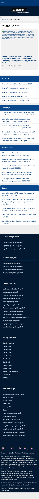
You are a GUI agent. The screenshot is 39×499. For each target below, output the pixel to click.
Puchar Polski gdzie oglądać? (13, 266)
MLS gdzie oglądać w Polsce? (13, 289)
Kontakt (11, 453)
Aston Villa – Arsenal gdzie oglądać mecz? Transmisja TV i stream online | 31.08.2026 (16, 120)
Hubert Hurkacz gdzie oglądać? (13, 422)
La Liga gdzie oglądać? (11, 292)
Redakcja (4, 453)
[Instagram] (14, 449)
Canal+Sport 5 (7, 356)
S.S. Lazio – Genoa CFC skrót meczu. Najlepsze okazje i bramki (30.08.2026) (18, 167)
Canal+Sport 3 (7, 352)
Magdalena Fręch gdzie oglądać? (14, 426)
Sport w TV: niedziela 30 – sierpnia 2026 (15, 88)
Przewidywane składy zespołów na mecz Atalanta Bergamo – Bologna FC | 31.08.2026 (18, 209)
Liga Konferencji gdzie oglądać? (14, 249)
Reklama (17, 453)
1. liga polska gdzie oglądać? (13, 269)
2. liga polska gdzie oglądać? (13, 273)
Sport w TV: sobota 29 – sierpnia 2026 (15, 92)
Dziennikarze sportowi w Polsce (13, 394)
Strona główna (6, 19)
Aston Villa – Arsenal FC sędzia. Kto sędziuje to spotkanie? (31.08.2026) (18, 194)
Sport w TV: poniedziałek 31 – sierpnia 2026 (17, 84)
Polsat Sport (7, 368)
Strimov (5, 410)
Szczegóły (26, 485)
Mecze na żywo (8, 397)
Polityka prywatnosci (28, 453)
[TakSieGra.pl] (19, 12)
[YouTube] (34, 449)
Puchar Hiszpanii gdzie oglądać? (14, 308)
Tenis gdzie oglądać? (10, 416)
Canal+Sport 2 (7, 349)
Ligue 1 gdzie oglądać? (11, 305)
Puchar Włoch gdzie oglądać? (13, 314)
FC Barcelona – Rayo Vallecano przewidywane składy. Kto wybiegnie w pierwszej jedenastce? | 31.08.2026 (18, 202)
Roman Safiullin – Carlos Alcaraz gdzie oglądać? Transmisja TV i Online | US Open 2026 (18, 133)
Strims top (6, 404)
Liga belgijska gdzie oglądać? (13, 327)
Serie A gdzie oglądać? (11, 301)
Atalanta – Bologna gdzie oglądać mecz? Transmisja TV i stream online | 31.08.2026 (16, 127)
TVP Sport (6, 378)
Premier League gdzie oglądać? (13, 295)
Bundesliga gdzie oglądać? (12, 298)
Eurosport (6, 375)
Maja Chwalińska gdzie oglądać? (14, 435)
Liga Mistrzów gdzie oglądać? (13, 242)
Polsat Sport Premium (10, 371)
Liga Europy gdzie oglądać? (12, 245)
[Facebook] (5, 449)
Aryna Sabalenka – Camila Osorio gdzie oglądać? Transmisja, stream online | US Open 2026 (19, 139)
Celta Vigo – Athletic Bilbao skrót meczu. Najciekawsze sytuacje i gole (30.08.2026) (16, 180)
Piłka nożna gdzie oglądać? (12, 413)
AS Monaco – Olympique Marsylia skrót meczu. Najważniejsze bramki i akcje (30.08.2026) (18, 160)
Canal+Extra (7, 359)
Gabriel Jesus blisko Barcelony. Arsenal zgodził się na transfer (19, 222)
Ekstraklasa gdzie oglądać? (12, 263)
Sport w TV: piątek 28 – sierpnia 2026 (14, 96)
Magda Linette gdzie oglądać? (13, 429)
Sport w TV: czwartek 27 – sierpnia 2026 (15, 100)
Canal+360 (6, 362)
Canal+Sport (7, 346)
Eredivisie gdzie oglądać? (11, 320)
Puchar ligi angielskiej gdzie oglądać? (16, 317)
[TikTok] (26, 449)
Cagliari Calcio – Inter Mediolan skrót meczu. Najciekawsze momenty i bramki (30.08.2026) (17, 173)
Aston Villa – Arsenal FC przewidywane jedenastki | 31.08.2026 (19, 216)
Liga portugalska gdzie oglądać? (14, 324)
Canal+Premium (8, 343)
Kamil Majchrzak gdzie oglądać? (14, 432)
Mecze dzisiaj (7, 400)
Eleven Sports (7, 365)
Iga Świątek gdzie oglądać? (12, 419)
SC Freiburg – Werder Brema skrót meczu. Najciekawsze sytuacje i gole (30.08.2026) (16, 154)
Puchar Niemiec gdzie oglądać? (13, 311)
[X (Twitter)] (21, 449)
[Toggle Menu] (3, 3)
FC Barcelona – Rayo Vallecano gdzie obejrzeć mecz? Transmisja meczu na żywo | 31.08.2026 (18, 114)
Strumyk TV (7, 407)
